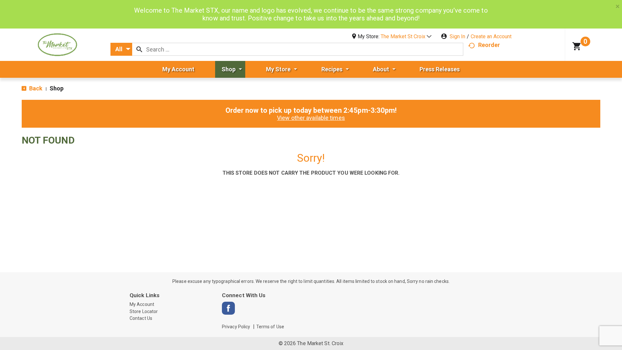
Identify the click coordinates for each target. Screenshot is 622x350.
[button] (406, 36)
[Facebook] (228, 308)
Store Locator (144, 311)
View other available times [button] (311, 117)
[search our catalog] (139, 49)
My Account (142, 304)
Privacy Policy (236, 326)
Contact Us (141, 318)
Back (35, 88)
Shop (56, 88)
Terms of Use (270, 326)
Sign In (457, 36)
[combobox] (121, 49)
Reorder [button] (489, 44)
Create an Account (491, 36)
